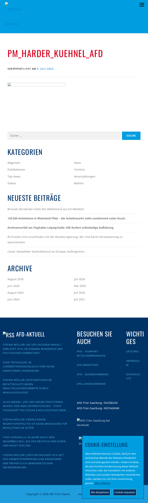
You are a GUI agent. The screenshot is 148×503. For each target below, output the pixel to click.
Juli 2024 (79, 292)
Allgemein (14, 163)
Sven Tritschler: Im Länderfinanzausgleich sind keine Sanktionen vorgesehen (29, 366)
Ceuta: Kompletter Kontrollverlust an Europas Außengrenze (46, 251)
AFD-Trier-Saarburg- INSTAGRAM (98, 408)
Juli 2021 (79, 299)
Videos (12, 183)
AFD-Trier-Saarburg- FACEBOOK (97, 403)
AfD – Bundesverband (92, 374)
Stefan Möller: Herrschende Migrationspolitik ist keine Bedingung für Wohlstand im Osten (35, 423)
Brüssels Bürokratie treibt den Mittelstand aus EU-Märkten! (46, 209)
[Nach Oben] (74, 492)
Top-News (14, 176)
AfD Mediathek (87, 365)
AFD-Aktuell (30, 334)
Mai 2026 (80, 286)
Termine (79, 169)
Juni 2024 (13, 299)
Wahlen (79, 183)
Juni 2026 (13, 286)
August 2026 (16, 279)
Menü (141, 5)
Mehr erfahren (102, 483)
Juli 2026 (79, 279)
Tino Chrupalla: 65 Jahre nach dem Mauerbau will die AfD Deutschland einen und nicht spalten (34, 441)
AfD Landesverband (91, 383)
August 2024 (16, 292)
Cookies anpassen (124, 492)
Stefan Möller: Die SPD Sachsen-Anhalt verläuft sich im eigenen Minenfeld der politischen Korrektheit (33, 349)
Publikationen (16, 169)
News (77, 163)
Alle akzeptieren (100, 492)
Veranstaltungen (84, 176)
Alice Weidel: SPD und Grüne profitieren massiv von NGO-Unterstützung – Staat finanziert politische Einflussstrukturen (34, 406)
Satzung (132, 351)
